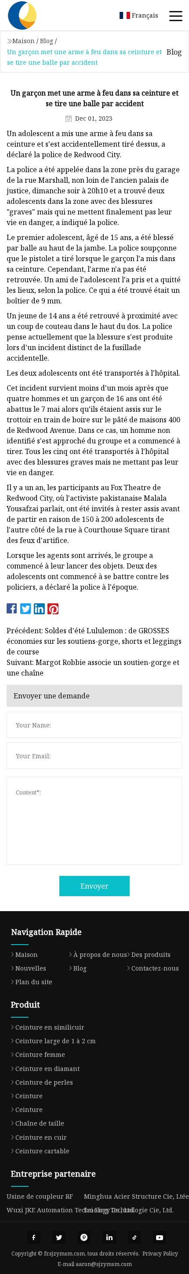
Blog (46, 41)
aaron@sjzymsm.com (104, 1264)
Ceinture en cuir (41, 1137)
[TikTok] (134, 1237)
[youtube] (159, 1237)
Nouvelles (30, 968)
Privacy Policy (160, 1253)
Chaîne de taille (39, 1123)
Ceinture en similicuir (49, 1027)
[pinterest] (84, 1237)
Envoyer (94, 886)
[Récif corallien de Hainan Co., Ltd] (33, 15)
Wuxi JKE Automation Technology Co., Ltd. (71, 1210)
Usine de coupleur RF (40, 1196)
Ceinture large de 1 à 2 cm (55, 1041)
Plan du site (33, 982)
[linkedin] (109, 1237)
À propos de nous (100, 954)
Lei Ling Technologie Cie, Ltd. (129, 1210)
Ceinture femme (40, 1054)
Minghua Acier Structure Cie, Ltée (136, 1196)
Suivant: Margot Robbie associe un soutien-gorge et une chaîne (93, 667)
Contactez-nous (155, 968)
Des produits (151, 954)
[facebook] (33, 1237)
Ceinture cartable (42, 1151)
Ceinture (29, 1096)
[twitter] (58, 1237)
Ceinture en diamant (47, 1068)
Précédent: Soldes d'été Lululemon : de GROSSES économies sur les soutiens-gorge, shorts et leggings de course (94, 641)
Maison (23, 41)
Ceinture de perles (44, 1082)
